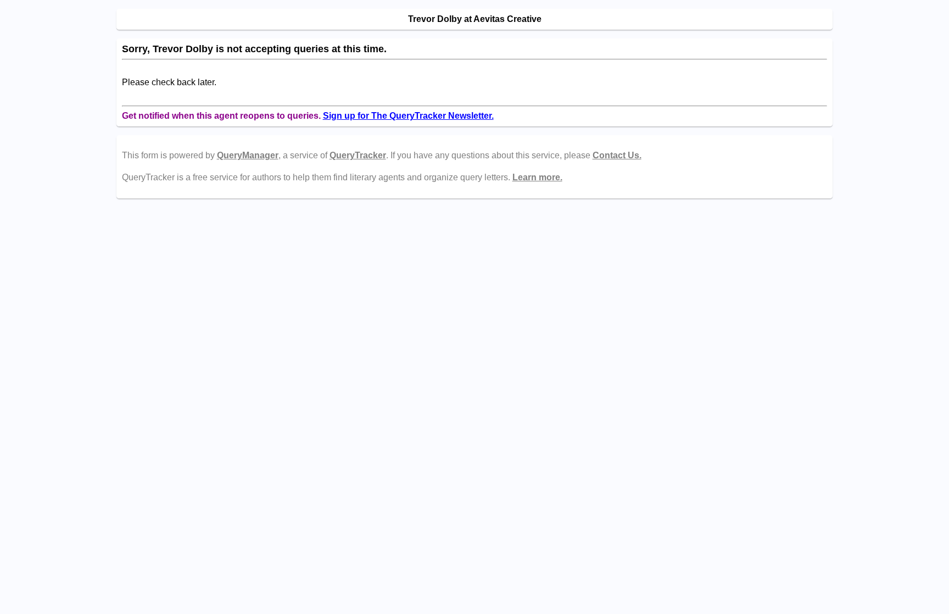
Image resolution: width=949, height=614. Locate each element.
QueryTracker (358, 155)
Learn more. (537, 177)
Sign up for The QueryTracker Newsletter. (408, 115)
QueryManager (247, 155)
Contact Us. (617, 155)
